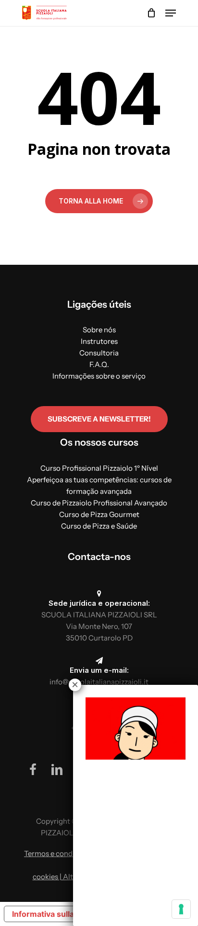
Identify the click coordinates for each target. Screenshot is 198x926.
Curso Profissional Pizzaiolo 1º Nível (99, 468)
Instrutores (99, 341)
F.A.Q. (99, 364)
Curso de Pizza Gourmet (99, 514)
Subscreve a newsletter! (99, 418)
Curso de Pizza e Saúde (99, 526)
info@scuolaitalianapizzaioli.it (99, 681)
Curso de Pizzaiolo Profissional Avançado (99, 502)
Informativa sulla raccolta (59, 914)
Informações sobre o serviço (99, 376)
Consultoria (99, 352)
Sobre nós (99, 329)
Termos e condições (57, 853)
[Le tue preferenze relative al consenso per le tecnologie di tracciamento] (181, 909)
